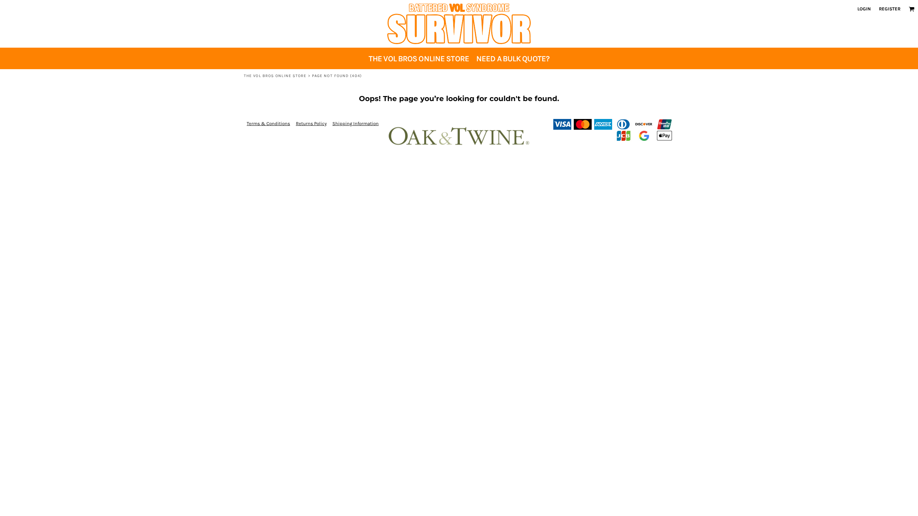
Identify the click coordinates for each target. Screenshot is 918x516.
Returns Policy (311, 123)
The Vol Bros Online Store (275, 75)
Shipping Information (355, 123)
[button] (911, 9)
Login (864, 8)
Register (889, 8)
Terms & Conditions (268, 123)
